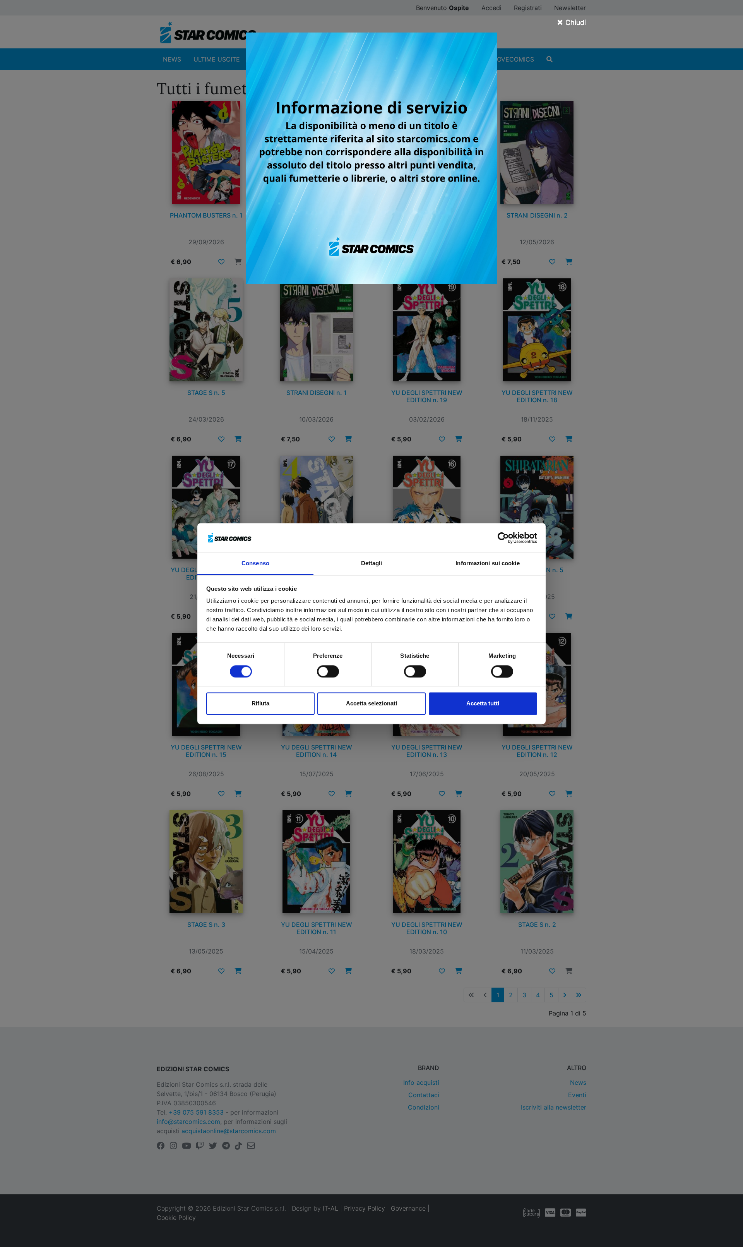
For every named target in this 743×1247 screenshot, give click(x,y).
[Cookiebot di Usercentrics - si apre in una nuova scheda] (503, 538)
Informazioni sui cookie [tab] (487, 563)
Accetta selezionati (371, 703)
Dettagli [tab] (371, 563)
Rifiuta (260, 703)
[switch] (328, 671)
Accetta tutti (482, 703)
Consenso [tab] (255, 563)
